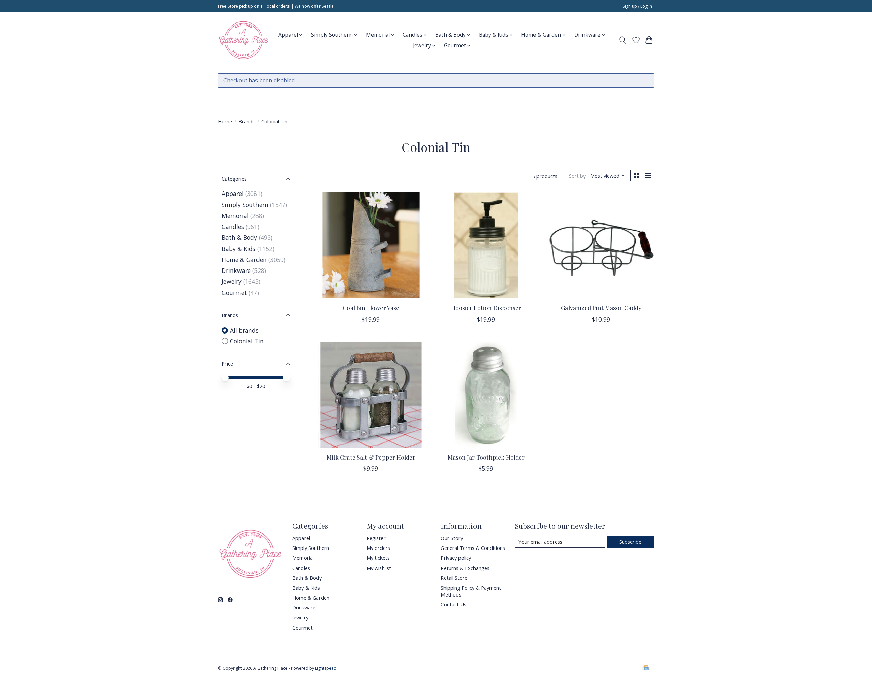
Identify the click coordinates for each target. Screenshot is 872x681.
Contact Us (453, 604)
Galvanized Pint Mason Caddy (601, 307)
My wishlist (379, 567)
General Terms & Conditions (473, 547)
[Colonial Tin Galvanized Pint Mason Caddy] (601, 245)
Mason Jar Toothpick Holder (486, 457)
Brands (246, 121)
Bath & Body (239, 237)
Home (225, 121)
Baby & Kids (238, 249)
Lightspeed (326, 668)
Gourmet (234, 293)
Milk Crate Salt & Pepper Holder (371, 457)
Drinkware (236, 270)
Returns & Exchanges (465, 567)
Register (376, 538)
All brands (244, 330)
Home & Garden (244, 260)
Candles (233, 226)
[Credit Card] (646, 668)
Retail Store (454, 577)
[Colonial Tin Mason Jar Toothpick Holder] (486, 395)
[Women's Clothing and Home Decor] (243, 40)
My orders (378, 547)
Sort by (577, 175)
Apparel (233, 193)
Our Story (452, 538)
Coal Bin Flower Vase (371, 307)
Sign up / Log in (637, 6)
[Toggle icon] (623, 40)
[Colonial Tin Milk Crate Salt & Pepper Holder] (371, 395)
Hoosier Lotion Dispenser (486, 307)
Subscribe (630, 541)
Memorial (235, 216)
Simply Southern (245, 205)
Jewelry (232, 281)
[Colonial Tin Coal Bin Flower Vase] (371, 245)
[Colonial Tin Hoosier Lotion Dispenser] (486, 245)
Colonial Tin (247, 341)
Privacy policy (456, 557)
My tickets (378, 557)
